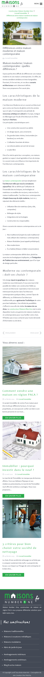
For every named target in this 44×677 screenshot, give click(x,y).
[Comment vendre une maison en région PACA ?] (21, 384)
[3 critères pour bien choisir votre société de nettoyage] (21, 537)
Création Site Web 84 (23, 675)
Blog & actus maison (12, 665)
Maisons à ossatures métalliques (17, 637)
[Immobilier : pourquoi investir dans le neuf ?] (21, 459)
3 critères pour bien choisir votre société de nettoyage (19, 548)
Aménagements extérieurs (15, 660)
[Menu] (41, 4)
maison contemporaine (13, 181)
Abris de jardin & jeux (13, 648)
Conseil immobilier (11, 58)
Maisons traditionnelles (14, 632)
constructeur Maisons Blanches (21, 309)
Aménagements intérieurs (15, 655)
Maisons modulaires (12, 642)
